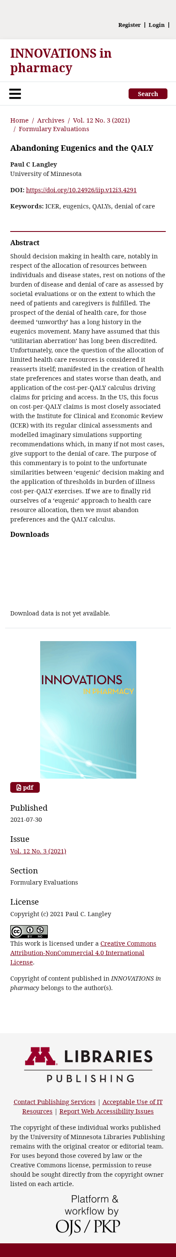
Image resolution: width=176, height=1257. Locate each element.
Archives (51, 120)
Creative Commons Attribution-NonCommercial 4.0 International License (83, 952)
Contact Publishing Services (55, 1101)
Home (19, 120)
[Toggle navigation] (14, 93)
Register (129, 25)
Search (148, 94)
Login (157, 25)
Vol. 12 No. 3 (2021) (101, 120)
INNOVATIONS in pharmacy (61, 60)
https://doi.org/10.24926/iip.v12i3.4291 (81, 189)
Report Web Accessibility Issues (106, 1111)
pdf (27, 787)
